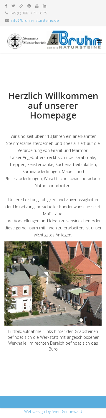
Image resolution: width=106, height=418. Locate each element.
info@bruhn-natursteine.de (35, 20)
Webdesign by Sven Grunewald (53, 411)
